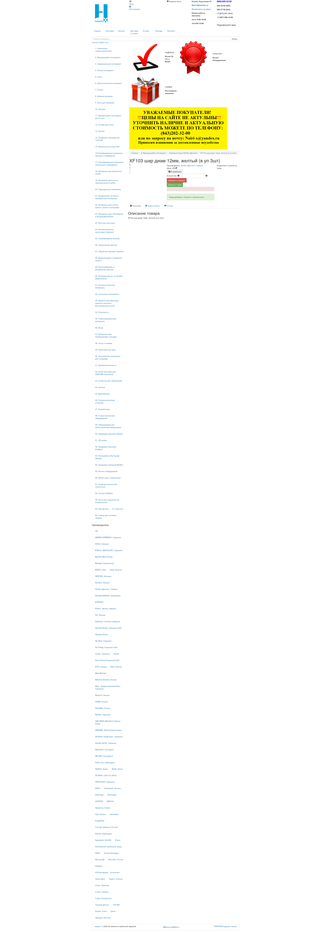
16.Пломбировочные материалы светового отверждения (109, 154)
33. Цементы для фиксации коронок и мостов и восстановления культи (107, 303)
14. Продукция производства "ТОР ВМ (107, 138)
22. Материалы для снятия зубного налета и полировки (107, 206)
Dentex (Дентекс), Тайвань (192, 165)
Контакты (171, 30)
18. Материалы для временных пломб (108, 172)
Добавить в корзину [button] (176, 180)
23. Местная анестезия (105, 223)
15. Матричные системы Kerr (107, 146)
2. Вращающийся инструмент (107, 57)
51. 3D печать (101, 440)
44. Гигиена (100, 387)
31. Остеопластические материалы (105, 286)
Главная (134, 153)
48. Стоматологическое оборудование (105, 416)
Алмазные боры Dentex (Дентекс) (183, 153)
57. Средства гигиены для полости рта (106, 485)
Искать (235, 39)
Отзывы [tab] (169, 205)
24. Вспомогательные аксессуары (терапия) (104, 230)
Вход (131, 4)
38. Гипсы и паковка (103, 343)
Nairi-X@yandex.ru (200, 5)
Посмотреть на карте (201, 9)
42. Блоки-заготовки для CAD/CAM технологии (105, 373)
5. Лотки (98, 76)
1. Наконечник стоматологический (103, 49)
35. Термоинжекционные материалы (105, 319)
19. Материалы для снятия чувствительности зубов (106, 181)
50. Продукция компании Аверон (109, 433)
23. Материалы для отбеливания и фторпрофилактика (109, 215)
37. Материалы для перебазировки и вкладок (106, 335)
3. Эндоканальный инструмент (108, 63)
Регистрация (134, 9)
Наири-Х (98, 926)
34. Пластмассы (102, 312)
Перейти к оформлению (194, 197)
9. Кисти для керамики (104, 102)
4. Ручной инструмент (104, 70)
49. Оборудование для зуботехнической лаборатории (108, 426)
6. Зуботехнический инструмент (108, 83)
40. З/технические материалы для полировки (107, 357)
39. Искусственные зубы (105, 349)
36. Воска (99, 327)
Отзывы (146, 30)
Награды (158, 30)
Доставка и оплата (134, 32)
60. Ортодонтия (101, 508)
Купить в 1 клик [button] (174, 184)
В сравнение (176, 171)
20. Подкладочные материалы (108, 189)
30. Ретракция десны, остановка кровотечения (108, 277)
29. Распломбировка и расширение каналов (104, 268)
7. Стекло (99, 89)
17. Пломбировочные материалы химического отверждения (109, 163)
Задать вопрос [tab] (153, 205)
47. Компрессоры (102, 409)
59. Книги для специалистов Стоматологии (107, 501)
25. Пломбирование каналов (107, 238)
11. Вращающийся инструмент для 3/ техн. (108, 116)
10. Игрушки (100, 109)
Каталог (121, 30)
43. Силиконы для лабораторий (108, 380)
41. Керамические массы (105, 365)
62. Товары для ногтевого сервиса (106, 516)
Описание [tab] (136, 205)
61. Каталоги (117, 508)
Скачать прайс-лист (100, 42)
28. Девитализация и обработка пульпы (108, 259)
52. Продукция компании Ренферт (105, 448)
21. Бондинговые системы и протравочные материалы (107, 197)
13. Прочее (100, 131)
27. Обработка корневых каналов (109, 251)
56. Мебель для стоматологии (108, 477)
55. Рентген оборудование (106, 471)
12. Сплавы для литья (104, 124)
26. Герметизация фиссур (106, 245)
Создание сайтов (225, 926)
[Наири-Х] (109, 13)
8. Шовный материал (104, 96)
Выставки (110, 30)
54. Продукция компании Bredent (109, 464)
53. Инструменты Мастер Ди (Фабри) (107, 457)
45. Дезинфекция (102, 393)
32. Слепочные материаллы (107, 294)
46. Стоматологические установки (105, 401)
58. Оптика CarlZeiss (104, 493)
